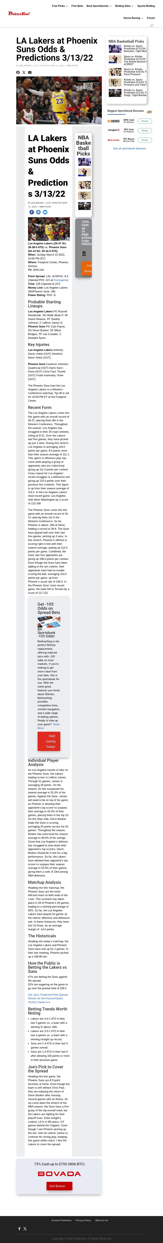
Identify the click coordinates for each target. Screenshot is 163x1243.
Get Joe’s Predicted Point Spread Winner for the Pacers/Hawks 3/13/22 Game (48, 998)
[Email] (45, 213)
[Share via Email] (30, 73)
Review (145, 121)
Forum (151, 18)
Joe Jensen (25, 65)
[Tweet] (38, 213)
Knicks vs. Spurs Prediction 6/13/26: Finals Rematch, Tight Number (138, 49)
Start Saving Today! (50, 741)
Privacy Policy (83, 1220)
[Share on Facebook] (18, 73)
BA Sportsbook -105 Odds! (46, 632)
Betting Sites (123, 6)
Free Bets (77, 6)
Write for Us (101, 1220)
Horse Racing (132, 18)
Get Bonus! (89, 268)
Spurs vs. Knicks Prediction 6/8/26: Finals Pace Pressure (138, 72)
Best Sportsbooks (98, 6)
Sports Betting (146, 6)
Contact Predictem (61, 1220)
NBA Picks (72, 65)
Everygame (60, 280)
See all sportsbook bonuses (129, 148)
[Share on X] (24, 73)
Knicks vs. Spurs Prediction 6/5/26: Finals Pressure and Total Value (138, 82)
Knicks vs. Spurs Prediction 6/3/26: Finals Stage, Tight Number (138, 93)
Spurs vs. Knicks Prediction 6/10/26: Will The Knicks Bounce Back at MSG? (138, 60)
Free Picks (58, 6)
